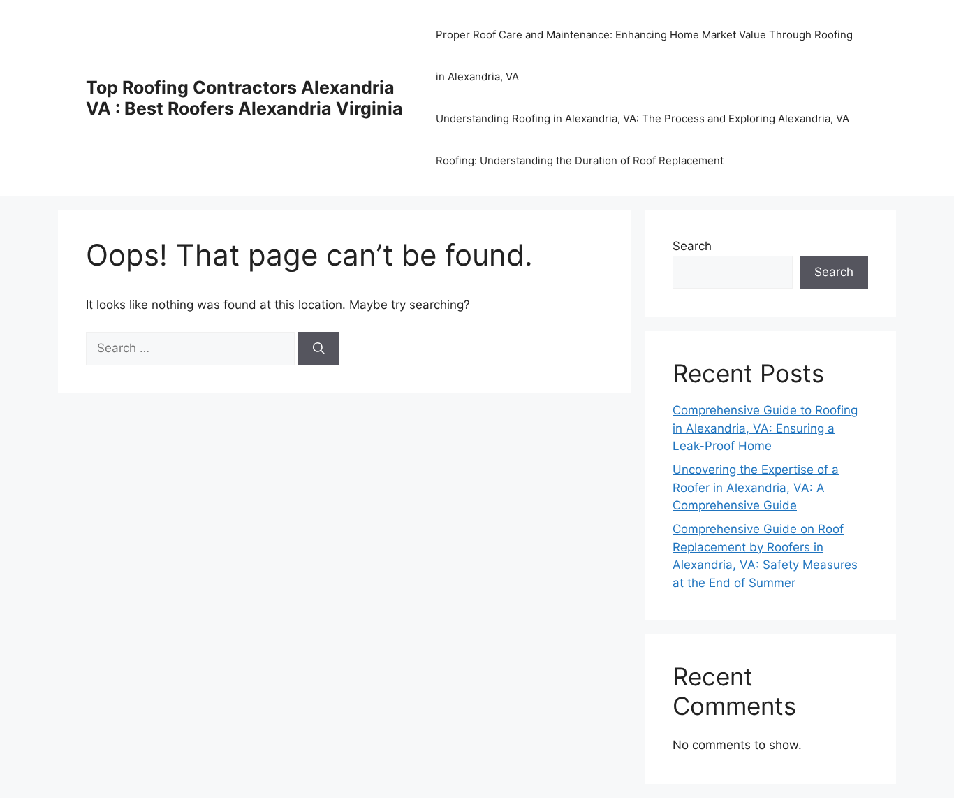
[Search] (318, 348)
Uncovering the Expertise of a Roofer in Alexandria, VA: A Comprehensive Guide (756, 487)
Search (692, 246)
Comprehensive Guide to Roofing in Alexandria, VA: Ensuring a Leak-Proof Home (765, 428)
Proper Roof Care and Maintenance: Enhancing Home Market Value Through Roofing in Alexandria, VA (644, 55)
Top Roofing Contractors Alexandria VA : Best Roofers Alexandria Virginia (244, 98)
